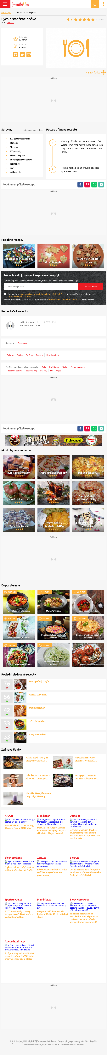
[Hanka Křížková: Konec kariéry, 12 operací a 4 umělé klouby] (20, 820)
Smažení (39, 355)
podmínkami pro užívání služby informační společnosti (43, 294)
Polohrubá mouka (78, 367)
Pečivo (20, 355)
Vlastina (10, 22)
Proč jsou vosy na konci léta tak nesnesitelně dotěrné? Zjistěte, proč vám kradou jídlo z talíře (19, 956)
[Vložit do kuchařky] (15, 54)
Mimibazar (43, 815)
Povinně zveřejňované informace (72, 1045)
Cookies (74, 1043)
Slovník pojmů (52, 355)
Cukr (44, 367)
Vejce (58, 371)
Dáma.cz (75, 815)
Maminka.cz (44, 899)
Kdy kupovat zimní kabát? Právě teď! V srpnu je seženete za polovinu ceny (52, 872)
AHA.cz (9, 815)
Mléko (64, 367)
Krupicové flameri (37, 708)
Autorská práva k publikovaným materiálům (73, 1041)
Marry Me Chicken (37, 734)
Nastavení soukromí (86, 1043)
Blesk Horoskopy (79, 899)
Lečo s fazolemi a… (38, 721)
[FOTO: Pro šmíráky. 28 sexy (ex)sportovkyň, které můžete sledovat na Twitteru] (20, 905)
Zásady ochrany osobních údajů (71, 299)
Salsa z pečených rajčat (39, 681)
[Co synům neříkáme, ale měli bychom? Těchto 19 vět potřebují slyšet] (53, 905)
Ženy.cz (41, 857)
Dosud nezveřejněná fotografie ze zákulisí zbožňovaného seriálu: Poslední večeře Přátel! (85, 872)
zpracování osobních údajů (20, 296)
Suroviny (6, 129)
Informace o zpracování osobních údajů (55, 1043)
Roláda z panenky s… (38, 694)
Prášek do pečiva (14, 371)
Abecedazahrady (15, 941)
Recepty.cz (6, 12)
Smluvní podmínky (54, 299)
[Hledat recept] (95, 4)
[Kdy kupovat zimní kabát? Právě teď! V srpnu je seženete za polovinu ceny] (53, 863)
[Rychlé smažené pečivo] (76, 67)
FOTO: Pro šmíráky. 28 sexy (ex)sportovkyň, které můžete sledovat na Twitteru (19, 914)
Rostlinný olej (31, 371)
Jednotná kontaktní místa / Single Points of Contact (41, 1045)
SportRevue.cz (13, 899)
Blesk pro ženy (13, 857)
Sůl (51, 371)
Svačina (29, 355)
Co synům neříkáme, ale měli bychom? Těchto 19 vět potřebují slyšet (52, 914)
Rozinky (43, 371)
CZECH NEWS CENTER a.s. (32, 1041)
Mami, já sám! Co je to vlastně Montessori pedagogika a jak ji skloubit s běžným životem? (51, 830)
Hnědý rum (54, 367)
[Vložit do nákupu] (22, 54)
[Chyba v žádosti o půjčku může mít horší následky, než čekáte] (20, 862)
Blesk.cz (74, 857)
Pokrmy (10, 355)
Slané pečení (23, 343)
